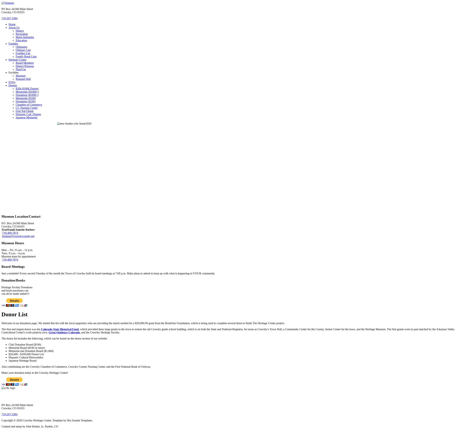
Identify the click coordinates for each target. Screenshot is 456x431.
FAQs (12, 82)
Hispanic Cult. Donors (28, 114)
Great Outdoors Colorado (64, 332)
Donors (13, 85)
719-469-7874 (10, 232)
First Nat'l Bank (24, 111)
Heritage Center (17, 59)
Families (13, 43)
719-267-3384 (9, 18)
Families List (23, 53)
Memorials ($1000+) (27, 91)
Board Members (25, 62)
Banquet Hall (23, 78)
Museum (20, 75)
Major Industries (25, 37)
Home (12, 24)
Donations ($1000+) (27, 95)
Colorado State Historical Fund (60, 329)
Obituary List (23, 50)
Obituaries (21, 46)
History (20, 30)
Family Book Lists (26, 56)
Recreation (22, 34)
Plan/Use (21, 69)
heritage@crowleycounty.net (18, 236)
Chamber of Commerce (29, 104)
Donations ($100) (25, 101)
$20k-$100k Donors (27, 88)
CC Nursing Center (27, 107)
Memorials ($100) (26, 98)
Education (21, 40)
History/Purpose (25, 66)
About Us (14, 27)
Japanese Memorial (26, 117)
